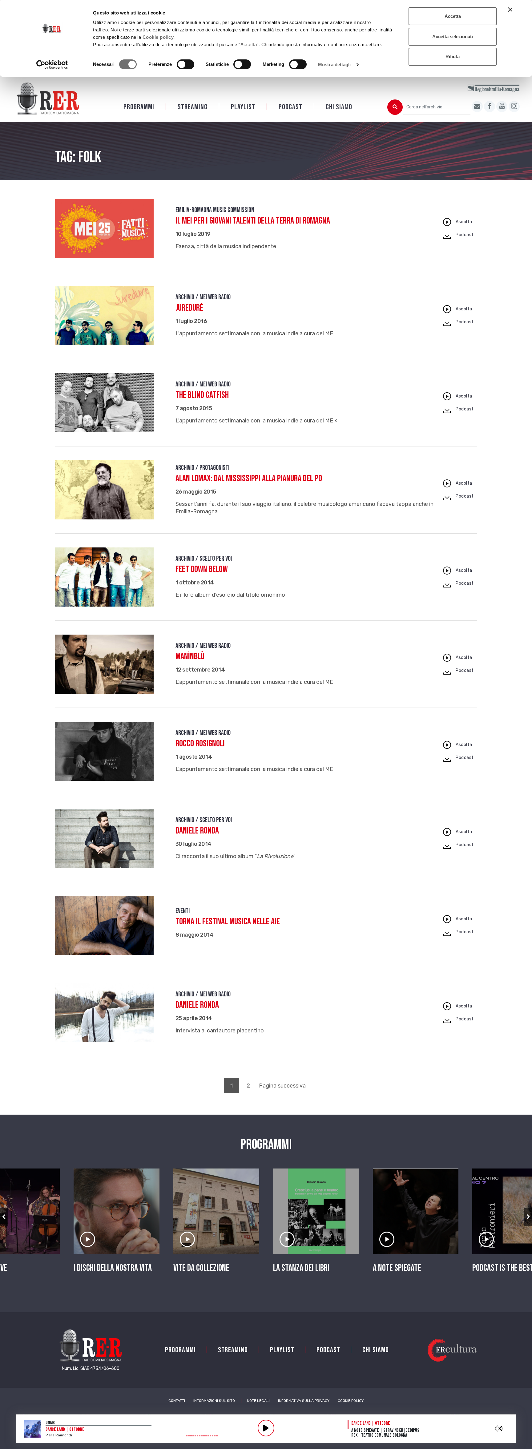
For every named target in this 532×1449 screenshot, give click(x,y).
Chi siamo (339, 107)
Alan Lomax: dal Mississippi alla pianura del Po (248, 478)
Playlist (243, 107)
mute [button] (498, 1428)
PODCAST (290, 107)
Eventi (182, 911)
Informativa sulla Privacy (303, 1401)
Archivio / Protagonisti (202, 468)
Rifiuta (452, 56)
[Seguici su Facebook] (489, 106)
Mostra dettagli (334, 64)
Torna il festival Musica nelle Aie (227, 921)
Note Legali (258, 1401)
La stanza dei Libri (301, 1268)
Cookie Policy (351, 1401)
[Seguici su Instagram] (514, 106)
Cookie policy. (159, 37)
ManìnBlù (189, 656)
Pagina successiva (282, 1085)
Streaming (193, 107)
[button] (4, 1217)
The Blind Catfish (202, 395)
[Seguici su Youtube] (501, 106)
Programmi (138, 107)
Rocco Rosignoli (200, 743)
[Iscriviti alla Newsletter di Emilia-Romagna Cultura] (477, 106)
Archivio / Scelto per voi (203, 559)
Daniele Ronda (197, 830)
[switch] (185, 64)
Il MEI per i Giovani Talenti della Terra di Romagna (252, 220)
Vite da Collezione (201, 1268)
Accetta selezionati (452, 36)
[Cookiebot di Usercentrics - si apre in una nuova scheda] (52, 64)
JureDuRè (189, 307)
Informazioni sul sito (214, 1401)
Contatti (176, 1401)
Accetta (453, 16)
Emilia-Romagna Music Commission (214, 210)
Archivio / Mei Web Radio (203, 297)
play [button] (266, 1428)
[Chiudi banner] (510, 9)
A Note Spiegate (397, 1268)
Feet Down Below (201, 569)
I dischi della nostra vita (113, 1268)
